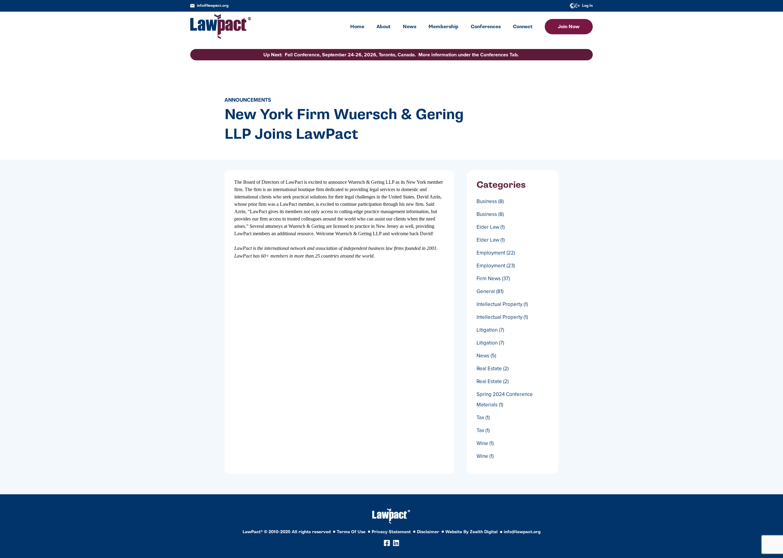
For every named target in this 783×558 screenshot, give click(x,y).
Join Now (569, 27)
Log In (587, 5)
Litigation (490, 330)
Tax (483, 417)
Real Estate (493, 368)
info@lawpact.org (212, 5)
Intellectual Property (502, 304)
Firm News (493, 278)
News (486, 356)
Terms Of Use (351, 531)
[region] (722, 516)
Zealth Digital (484, 531)
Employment (496, 253)
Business (490, 201)
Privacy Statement (391, 531)
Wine (485, 443)
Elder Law (491, 227)
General (490, 291)
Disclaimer (428, 531)
